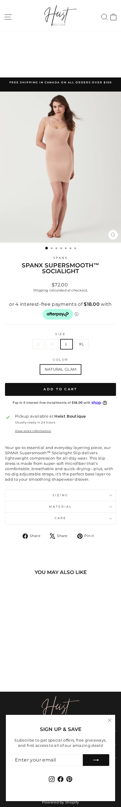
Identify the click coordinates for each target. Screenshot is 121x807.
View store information (33, 431)
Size (60, 334)
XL (81, 344)
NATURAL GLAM (61, 369)
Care (60, 518)
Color (60, 360)
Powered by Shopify (60, 802)
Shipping (40, 290)
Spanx (60, 258)
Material (60, 507)
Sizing (60, 495)
